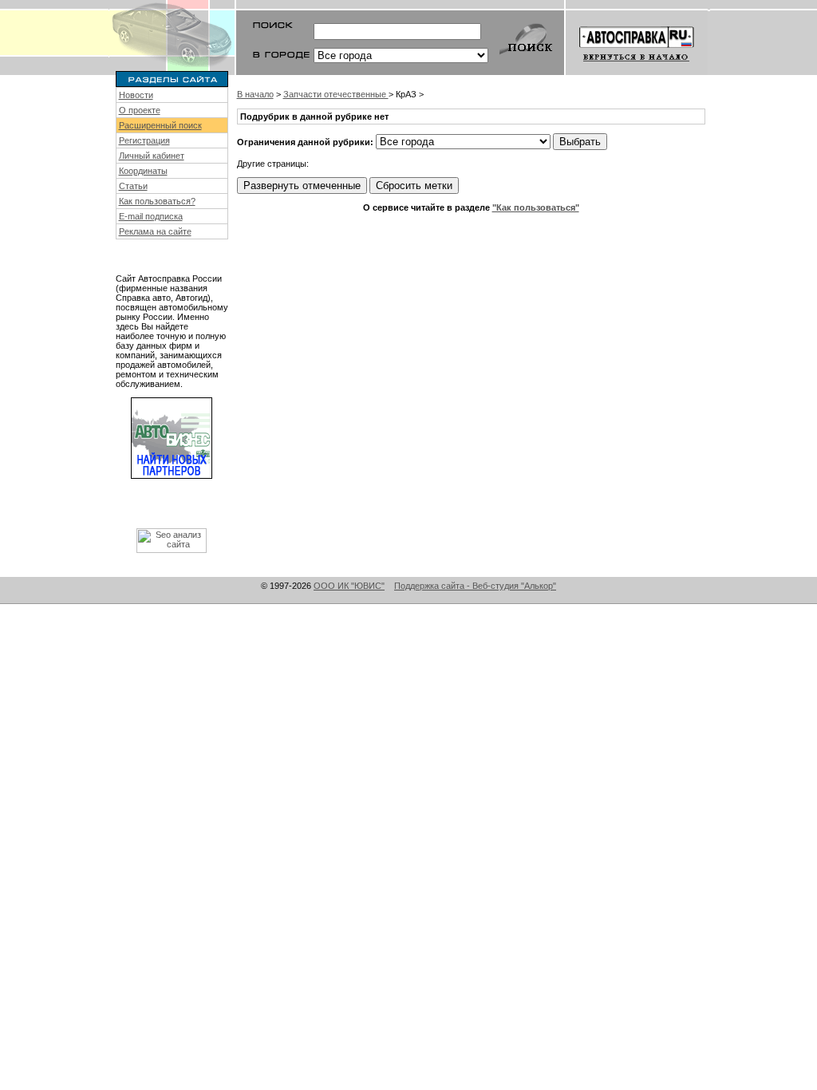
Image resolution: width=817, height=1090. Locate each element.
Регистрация (144, 140)
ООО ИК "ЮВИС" (349, 585)
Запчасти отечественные (336, 94)
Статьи (133, 186)
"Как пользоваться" (535, 207)
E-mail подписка (151, 216)
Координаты (143, 171)
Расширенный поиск (160, 125)
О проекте (139, 110)
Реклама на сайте (155, 231)
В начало (255, 94)
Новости (136, 95)
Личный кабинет (151, 155)
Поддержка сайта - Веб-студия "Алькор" (475, 585)
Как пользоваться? (157, 201)
